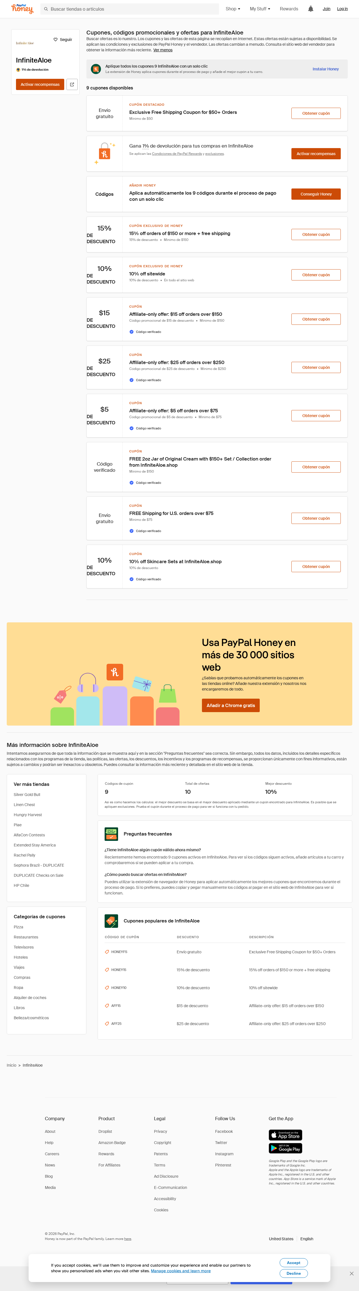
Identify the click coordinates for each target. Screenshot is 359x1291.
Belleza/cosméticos (31, 1017)
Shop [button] (231, 9)
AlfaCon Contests (29, 834)
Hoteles (21, 957)
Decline (294, 1273)
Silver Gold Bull (27, 794)
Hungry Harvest (28, 814)
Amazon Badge (112, 1142)
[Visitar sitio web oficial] (72, 84)
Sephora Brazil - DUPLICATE (39, 865)
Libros (19, 1007)
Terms (159, 1165)
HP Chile (21, 885)
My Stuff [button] (258, 9)
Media (50, 1187)
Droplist (105, 1131)
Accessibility (165, 1198)
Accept (293, 1262)
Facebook (224, 1131)
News (50, 1165)
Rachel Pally (24, 855)
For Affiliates (109, 1165)
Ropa (18, 987)
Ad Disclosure (166, 1176)
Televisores (24, 947)
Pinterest (223, 1165)
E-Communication (170, 1187)
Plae (18, 824)
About (50, 1131)
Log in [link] (342, 8)
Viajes (19, 967)
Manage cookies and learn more (181, 1270)
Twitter (221, 1142)
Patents (161, 1153)
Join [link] (326, 8)
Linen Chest (24, 804)
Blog (49, 1176)
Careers (52, 1153)
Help (49, 1142)
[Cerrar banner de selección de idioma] (352, 1273)
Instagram (224, 1153)
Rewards (289, 9)
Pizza (18, 926)
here (127, 1239)
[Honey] (22, 9)
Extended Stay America (35, 845)
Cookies (161, 1209)
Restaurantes (26, 937)
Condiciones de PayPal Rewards (177, 153)
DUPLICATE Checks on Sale (38, 875)
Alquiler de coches (30, 997)
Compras (22, 977)
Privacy (160, 1131)
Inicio (11, 1065)
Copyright (162, 1142)
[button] (291, 1239)
